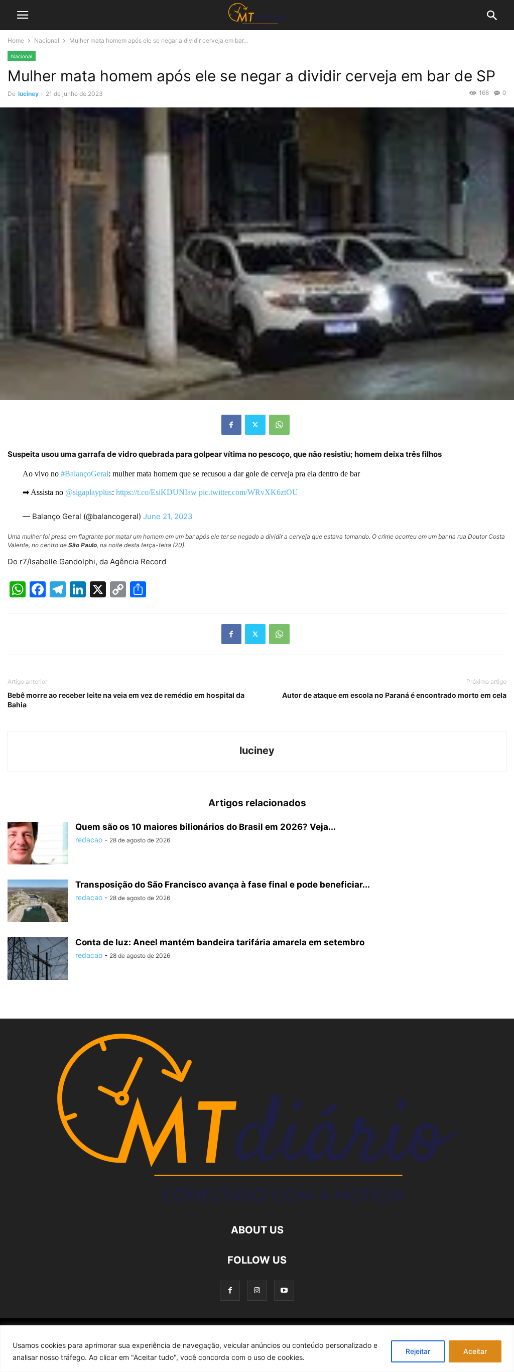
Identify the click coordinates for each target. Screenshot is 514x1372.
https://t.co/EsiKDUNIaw (156, 492)
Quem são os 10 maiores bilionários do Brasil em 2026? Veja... (205, 827)
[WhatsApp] (279, 425)
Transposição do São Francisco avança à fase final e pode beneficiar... (222, 885)
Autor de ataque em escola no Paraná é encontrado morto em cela (394, 695)
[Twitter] (255, 425)
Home (16, 40)
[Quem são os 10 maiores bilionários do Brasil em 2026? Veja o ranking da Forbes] (38, 844)
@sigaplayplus (88, 492)
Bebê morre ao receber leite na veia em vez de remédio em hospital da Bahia (126, 700)
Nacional (46, 40)
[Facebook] (231, 425)
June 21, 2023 (168, 516)
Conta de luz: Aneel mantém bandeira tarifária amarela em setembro (219, 942)
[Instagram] (257, 1290)
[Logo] (257, 1199)
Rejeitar (418, 1351)
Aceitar (475, 1351)
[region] (257, 1348)
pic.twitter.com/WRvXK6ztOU (248, 492)
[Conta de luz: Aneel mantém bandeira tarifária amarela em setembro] (38, 959)
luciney (28, 93)
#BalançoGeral (84, 473)
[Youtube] (284, 1290)
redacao (88, 839)
